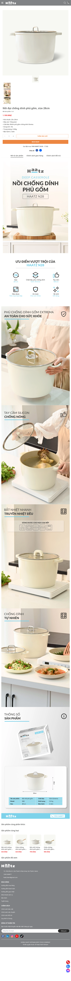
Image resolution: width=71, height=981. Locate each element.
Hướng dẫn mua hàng (7, 885)
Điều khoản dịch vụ (7, 895)
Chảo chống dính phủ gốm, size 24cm (20, 848)
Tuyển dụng (4, 901)
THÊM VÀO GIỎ (42, 136)
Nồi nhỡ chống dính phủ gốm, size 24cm (35, 848)
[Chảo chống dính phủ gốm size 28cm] (50, 840)
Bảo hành (4, 898)
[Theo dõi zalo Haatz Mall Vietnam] (7, 936)
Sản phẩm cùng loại (10, 830)
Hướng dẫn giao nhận (7, 892)
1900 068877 (35, 146)
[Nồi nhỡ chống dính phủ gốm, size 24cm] (35, 840)
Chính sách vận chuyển (8, 912)
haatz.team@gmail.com (10, 877)
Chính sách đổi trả (6, 915)
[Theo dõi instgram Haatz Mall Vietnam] (12, 936)
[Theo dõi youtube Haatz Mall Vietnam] (17, 936)
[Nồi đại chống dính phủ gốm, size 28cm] (35, 42)
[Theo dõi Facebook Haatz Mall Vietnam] (3, 936)
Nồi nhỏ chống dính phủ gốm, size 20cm (6, 848)
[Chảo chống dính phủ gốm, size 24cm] (21, 840)
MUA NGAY (35, 142)
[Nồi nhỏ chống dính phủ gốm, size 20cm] (7, 840)
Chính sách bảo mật (7, 909)
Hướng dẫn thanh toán (8, 888)
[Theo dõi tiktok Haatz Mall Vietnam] (22, 936)
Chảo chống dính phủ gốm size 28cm (49, 848)
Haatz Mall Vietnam (42, 944)
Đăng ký (63, 931)
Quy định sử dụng (6, 918)
